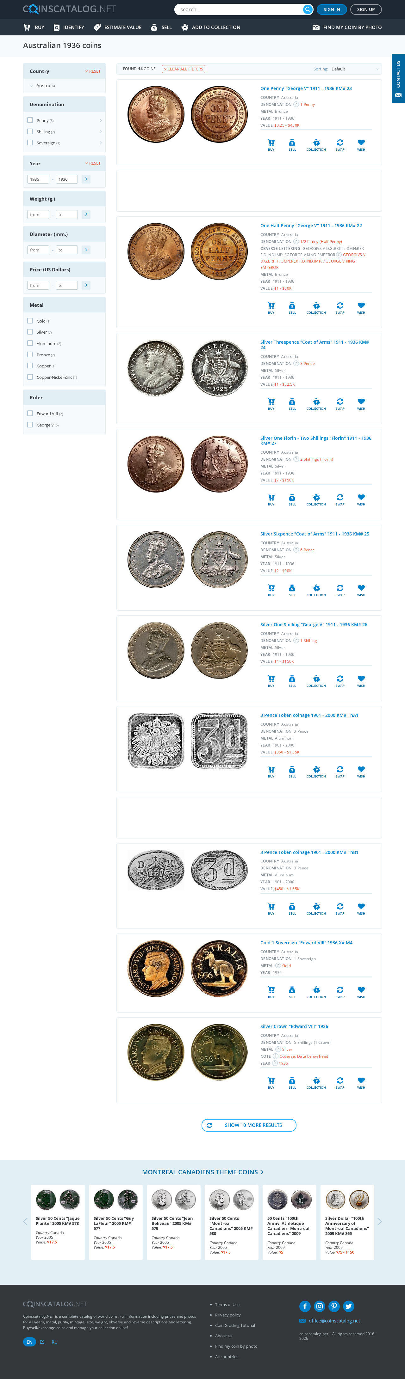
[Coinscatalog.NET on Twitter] (348, 1306)
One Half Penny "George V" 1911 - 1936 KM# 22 (311, 225)
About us (223, 1336)
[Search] (308, 9)
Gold (41, 321)
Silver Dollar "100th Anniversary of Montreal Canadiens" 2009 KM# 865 (347, 1226)
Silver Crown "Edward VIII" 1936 (294, 1026)
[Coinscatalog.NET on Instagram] (319, 1306)
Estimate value (122, 27)
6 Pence (307, 550)
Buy (39, 27)
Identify (73, 27)
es (42, 1342)
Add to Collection (216, 27)
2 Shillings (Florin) (316, 459)
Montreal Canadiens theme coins (200, 1172)
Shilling (43, 132)
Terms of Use (227, 1304)
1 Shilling (308, 640)
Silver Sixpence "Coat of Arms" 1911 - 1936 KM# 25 (314, 534)
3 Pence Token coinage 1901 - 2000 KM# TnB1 (309, 852)
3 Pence (307, 363)
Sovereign (46, 143)
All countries (226, 1356)
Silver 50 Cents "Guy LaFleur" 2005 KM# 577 (114, 1223)
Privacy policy (228, 1315)
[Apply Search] (86, 179)
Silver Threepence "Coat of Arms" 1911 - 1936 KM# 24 (314, 344)
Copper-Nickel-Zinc (54, 377)
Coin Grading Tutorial (235, 1325)
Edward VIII (47, 413)
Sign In (332, 9)
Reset (95, 71)
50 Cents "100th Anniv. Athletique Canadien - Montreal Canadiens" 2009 (288, 1226)
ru (55, 1342)
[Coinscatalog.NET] (69, 9)
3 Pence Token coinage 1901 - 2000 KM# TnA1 (309, 715)
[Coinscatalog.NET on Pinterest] (334, 1306)
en (30, 1342)
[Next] (374, 1222)
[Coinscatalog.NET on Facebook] (305, 1306)
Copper (44, 366)
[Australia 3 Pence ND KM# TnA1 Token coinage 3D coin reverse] (219, 741)
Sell (167, 27)
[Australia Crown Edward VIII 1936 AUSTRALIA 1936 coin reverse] (219, 1052)
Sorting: (321, 69)
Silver (42, 332)
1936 (283, 1063)
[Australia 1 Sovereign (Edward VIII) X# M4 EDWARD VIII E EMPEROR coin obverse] (156, 968)
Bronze (43, 355)
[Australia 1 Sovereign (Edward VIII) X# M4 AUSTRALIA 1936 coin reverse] (219, 968)
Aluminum (46, 343)
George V (45, 425)
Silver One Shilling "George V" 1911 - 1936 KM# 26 (313, 624)
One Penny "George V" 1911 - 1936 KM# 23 (306, 88)
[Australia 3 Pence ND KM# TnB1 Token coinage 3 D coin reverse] (219, 870)
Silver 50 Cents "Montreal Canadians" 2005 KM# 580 (231, 1226)
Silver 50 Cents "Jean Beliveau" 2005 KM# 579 (172, 1223)
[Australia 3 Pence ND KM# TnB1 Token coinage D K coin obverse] (156, 870)
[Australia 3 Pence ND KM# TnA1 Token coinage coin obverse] (156, 741)
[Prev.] (30, 1222)
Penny (43, 120)
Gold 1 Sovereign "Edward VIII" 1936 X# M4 (306, 943)
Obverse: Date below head (304, 1056)
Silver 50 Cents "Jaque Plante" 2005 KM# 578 (58, 1221)
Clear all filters (184, 69)
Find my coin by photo (352, 27)
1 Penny (307, 104)
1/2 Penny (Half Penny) (321, 241)
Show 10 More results (253, 1125)
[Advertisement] (249, 191)
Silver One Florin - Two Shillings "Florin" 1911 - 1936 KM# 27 (315, 440)
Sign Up (366, 9)
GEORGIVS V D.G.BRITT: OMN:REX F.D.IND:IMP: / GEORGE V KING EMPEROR (312, 261)
